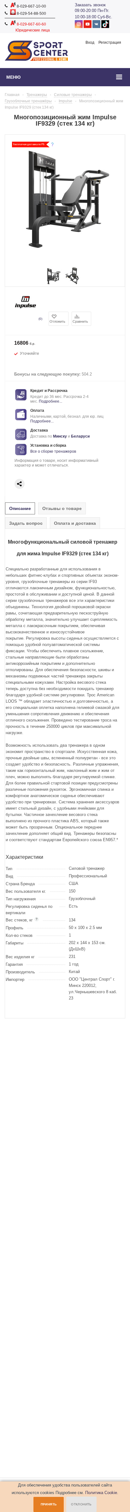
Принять (49, 1504)
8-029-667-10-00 (31, 6)
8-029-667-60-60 (31, 24)
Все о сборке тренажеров (53, 451)
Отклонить (81, 1504)
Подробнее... (50, 401)
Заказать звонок (90, 5)
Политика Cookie (101, 1492)
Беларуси (80, 436)
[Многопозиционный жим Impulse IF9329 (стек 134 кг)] (53, 283)
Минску (60, 436)
